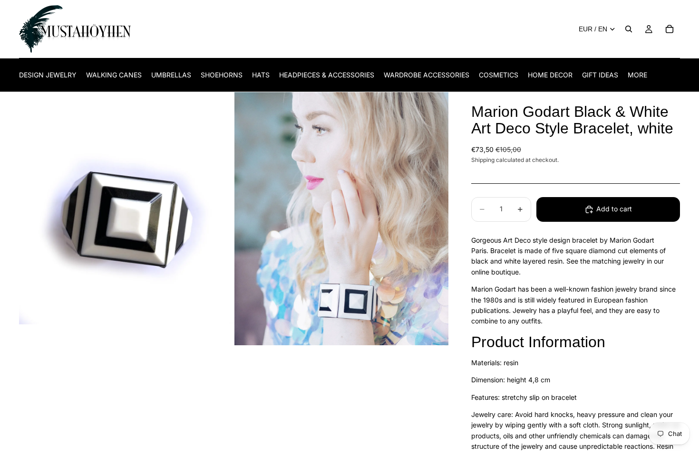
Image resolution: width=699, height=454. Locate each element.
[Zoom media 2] (341, 218)
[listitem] (637, 74)
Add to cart (614, 209)
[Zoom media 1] (126, 218)
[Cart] (669, 29)
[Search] (628, 29)
